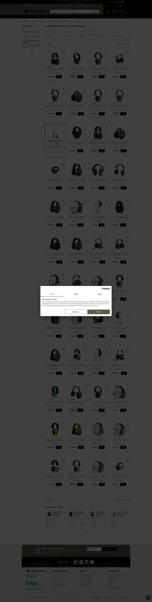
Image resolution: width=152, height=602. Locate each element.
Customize (75, 312)
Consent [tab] (52, 294)
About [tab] (99, 294)
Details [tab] (76, 294)
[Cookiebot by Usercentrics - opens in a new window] (103, 289)
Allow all (98, 312)
